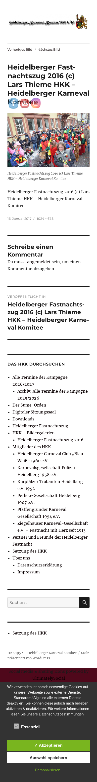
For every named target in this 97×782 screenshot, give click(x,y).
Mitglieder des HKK (31, 446)
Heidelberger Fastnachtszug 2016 (50, 439)
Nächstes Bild (49, 49)
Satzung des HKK (29, 551)
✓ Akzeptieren (48, 745)
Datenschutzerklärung (39, 564)
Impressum (28, 571)
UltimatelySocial (48, 678)
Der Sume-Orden (29, 405)
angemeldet (39, 261)
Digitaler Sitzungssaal (34, 412)
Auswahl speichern (48, 757)
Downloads (23, 418)
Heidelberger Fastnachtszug (40, 425)
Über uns (21, 558)
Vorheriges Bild (19, 49)
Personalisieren (47, 770)
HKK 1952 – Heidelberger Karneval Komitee (42, 653)
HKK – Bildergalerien (33, 432)
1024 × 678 (45, 219)
